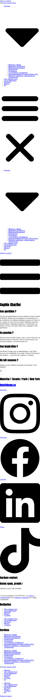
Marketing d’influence (17, 66)
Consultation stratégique (18, 73)
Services (7, 670)
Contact (7, 615)
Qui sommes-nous (10, 79)
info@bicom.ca (8, 385)
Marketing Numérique (17, 68)
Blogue (6, 84)
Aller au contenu (5, 1)
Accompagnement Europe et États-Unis (23, 74)
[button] (20, 128)
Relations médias (15, 65)
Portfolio (7, 82)
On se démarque (10, 81)
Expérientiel (13, 69)
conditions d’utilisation (21, 597)
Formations (13, 71)
